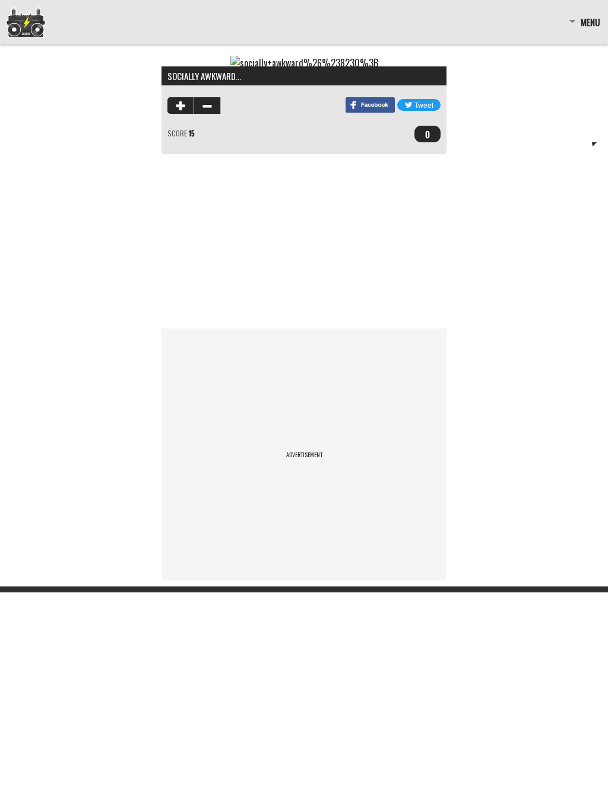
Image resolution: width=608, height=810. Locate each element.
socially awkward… (204, 75)
